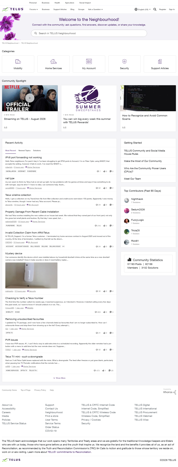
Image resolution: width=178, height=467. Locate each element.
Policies (6, 419)
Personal (33, 3)
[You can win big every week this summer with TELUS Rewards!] (89, 98)
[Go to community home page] (13, 9)
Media (5, 416)
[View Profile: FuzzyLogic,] (126, 221)
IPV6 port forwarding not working (23, 157)
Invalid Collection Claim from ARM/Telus (27, 232)
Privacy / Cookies (91, 419)
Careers (6, 412)
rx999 (7, 366)
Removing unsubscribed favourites (24, 319)
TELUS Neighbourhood (10, 43)
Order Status (52, 427)
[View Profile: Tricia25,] (126, 231)
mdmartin (9, 291)
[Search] (154, 9)
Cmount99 (9, 308)
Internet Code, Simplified (95, 408)
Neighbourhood (54, 412)
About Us (7, 404)
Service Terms (53, 423)
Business (45, 3)
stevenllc (9, 205)
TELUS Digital (142, 404)
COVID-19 (51, 430)
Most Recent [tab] (10, 150)
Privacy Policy (40, 390)
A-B (5, 127)
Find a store (51, 416)
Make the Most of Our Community (143, 161)
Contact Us (51, 408)
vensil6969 (9, 188)
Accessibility (9, 408)
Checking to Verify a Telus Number (24, 298)
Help (52, 390)
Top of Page (25, 390)
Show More (60, 378)
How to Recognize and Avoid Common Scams (144, 117)
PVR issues (11, 339)
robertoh (8, 167)
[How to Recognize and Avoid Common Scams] (148, 98)
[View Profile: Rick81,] (126, 242)
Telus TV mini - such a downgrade (24, 356)
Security (85, 423)
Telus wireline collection (18, 194)
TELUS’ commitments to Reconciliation (69, 451)
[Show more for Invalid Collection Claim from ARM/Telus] (63, 246)
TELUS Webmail (143, 416)
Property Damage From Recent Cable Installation (32, 211)
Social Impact (85, 3)
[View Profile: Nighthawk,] (126, 200)
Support (49, 404)
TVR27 (8, 349)
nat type (9, 178)
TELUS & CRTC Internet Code (98, 404)
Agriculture (69, 3)
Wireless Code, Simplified (95, 416)
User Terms (51, 419)
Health (57, 3)
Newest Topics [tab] (24, 150)
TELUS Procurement (145, 412)
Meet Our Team (132, 178)
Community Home (9, 390)
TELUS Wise (141, 419)
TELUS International (145, 408)
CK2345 (8, 242)
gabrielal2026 (11, 221)
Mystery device (13, 253)
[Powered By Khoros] (170, 392)
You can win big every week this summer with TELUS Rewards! (87, 120)
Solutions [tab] (37, 150)
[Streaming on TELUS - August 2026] (30, 98)
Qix (6, 329)
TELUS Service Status (14, 423)
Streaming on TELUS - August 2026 (24, 118)
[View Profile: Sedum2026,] (126, 210)
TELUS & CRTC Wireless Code (98, 412)
